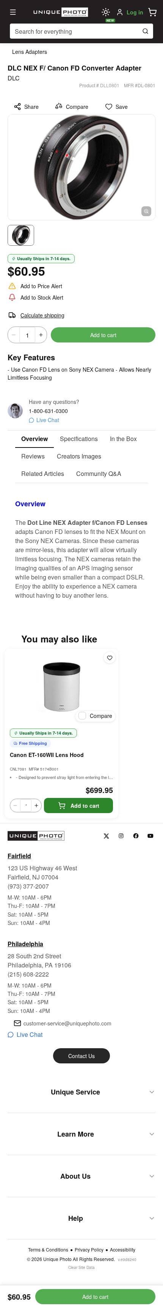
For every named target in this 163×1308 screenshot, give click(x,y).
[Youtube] (150, 836)
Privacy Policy (89, 1249)
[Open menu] (13, 12)
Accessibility (122, 1249)
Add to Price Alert (41, 286)
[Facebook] (136, 836)
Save (122, 106)
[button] (152, 12)
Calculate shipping (42, 315)
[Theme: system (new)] (105, 12)
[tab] (34, 439)
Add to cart (103, 335)
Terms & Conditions (48, 1249)
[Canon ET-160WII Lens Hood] (61, 687)
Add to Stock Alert (41, 297)
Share (31, 106)
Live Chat (47, 420)
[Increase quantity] (41, 335)
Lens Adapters (29, 51)
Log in (135, 12)
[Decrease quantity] (13, 335)
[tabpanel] (81, 541)
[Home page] (60, 12)
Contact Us (81, 1056)
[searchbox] (81, 31)
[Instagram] (121, 836)
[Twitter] (106, 836)
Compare (77, 106)
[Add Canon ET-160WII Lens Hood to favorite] (109, 657)
